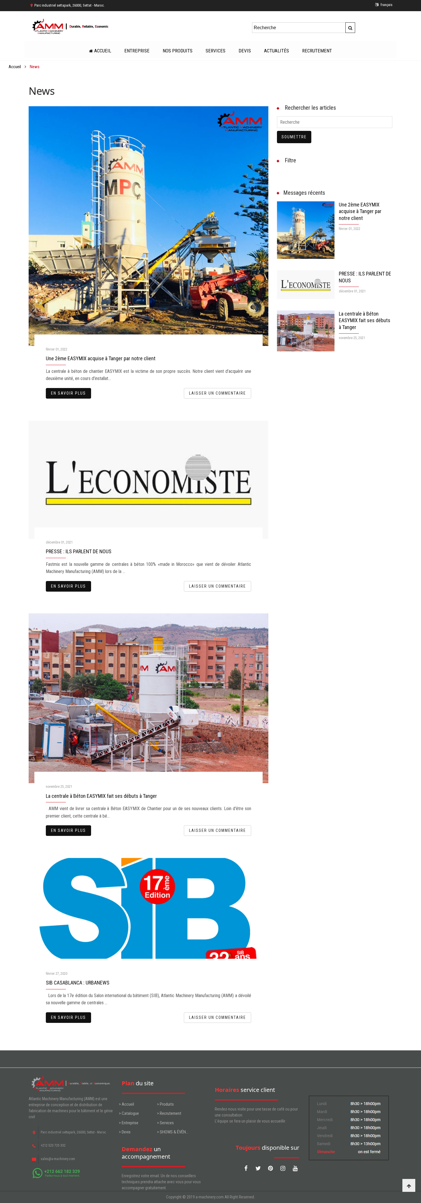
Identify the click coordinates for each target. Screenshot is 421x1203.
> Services (165, 1122)
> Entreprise (128, 1122)
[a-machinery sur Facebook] (245, 1168)
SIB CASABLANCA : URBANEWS (77, 983)
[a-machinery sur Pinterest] (270, 1168)
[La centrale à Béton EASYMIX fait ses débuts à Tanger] (306, 330)
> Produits (165, 1104)
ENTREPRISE (136, 51)
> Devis (125, 1132)
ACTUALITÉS (276, 51)
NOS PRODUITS (177, 51)
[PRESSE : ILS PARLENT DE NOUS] (306, 284)
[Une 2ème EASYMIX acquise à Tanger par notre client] (306, 230)
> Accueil (126, 1104)
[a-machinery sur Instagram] (282, 1168)
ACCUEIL (102, 51)
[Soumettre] (350, 27)
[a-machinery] (71, 26)
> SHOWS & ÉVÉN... (172, 1132)
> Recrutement (169, 1113)
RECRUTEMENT (317, 51)
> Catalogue (129, 1113)
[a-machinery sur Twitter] (258, 1168)
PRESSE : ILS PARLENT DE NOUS (78, 551)
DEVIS (245, 51)
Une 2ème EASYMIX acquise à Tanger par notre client (101, 358)
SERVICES (215, 51)
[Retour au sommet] (408, 1185)
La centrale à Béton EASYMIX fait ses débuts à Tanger (101, 796)
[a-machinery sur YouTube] (295, 1168)
